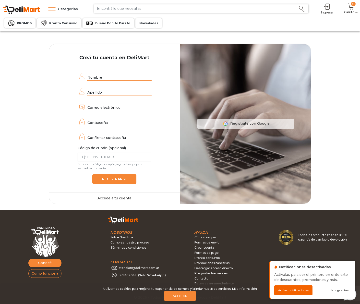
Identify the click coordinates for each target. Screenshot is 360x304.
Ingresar (327, 12)
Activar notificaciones (293, 290)
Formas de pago (206, 253)
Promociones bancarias (211, 263)
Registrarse (114, 179)
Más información (244, 289)
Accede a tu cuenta (114, 198)
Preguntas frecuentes (211, 273)
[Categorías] (51, 9)
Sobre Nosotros (121, 237)
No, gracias (340, 290)
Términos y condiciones (128, 247)
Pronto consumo (207, 258)
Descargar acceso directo (213, 268)
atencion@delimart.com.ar (139, 268)
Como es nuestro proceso (129, 242)
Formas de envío (206, 242)
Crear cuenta (204, 247)
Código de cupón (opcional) (102, 148)
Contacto (201, 278)
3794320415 (142, 275)
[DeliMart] (21, 9)
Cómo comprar (205, 237)
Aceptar (180, 296)
